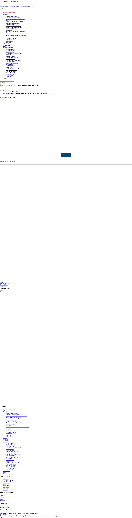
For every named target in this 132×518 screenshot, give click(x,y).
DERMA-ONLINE (10, 52)
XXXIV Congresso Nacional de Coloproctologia (16, 35)
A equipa (2, 282)
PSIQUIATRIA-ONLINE (11, 70)
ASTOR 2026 (9, 30)
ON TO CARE (9, 41)
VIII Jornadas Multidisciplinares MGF (14, 21)
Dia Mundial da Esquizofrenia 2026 (14, 17)
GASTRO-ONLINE (10, 56)
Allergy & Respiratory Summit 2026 (14, 27)
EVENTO (10, 85)
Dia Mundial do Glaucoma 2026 (13, 23)
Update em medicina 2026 (11, 16)
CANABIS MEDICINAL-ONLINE (14, 53)
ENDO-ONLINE (10, 54)
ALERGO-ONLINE (10, 49)
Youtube (2, 499)
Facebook (2, 495)
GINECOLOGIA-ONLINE (12, 57)
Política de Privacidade (5, 283)
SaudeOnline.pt (3, 85)
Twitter (1, 496)
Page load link (3, 514)
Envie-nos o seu (4, 506)
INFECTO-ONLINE (10, 61)
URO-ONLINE (9, 75)
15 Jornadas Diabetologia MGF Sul (13, 26)
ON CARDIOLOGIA (10, 39)
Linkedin (2, 498)
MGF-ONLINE (9, 64)
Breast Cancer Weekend (11, 28)
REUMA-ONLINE (10, 74)
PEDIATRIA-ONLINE (11, 71)
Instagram (2, 500)
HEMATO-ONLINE (10, 59)
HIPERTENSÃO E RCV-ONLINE (13, 60)
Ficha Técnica (3, 286)
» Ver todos (8, 42)
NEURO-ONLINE (10, 65)
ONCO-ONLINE (10, 67)
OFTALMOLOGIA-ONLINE (12, 68)
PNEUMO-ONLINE (10, 72)
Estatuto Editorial (4, 285)
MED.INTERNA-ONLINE (12, 63)
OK (1, 517)
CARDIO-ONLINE (10, 50)
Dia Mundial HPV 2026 (11, 24)
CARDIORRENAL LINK (11, 38)
